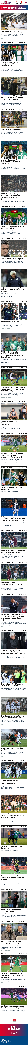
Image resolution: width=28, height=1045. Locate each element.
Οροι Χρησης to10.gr (6, 1041)
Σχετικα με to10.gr (5, 1040)
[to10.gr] (6, 2)
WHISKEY (10, 1044)
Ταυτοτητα (3, 1039)
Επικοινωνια (4, 1042)
